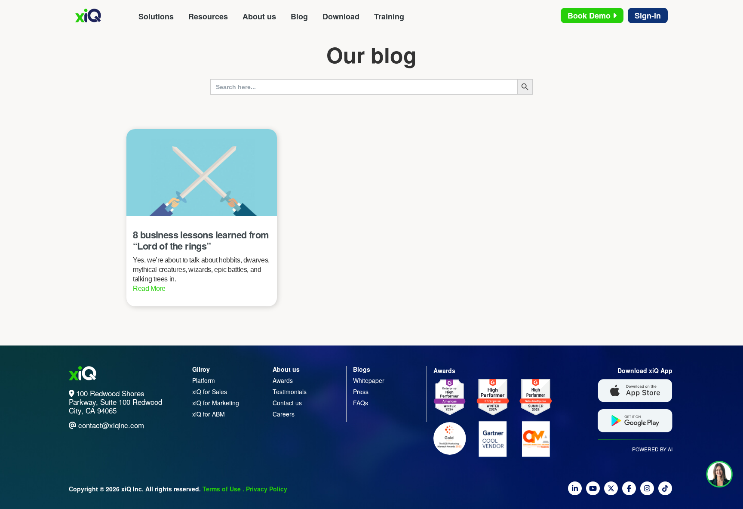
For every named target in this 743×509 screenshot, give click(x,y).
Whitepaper (368, 380)
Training (389, 16)
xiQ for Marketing (215, 402)
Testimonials (290, 391)
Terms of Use (222, 488)
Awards (283, 380)
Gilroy (201, 369)
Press (360, 391)
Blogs (361, 369)
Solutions (156, 16)
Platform (203, 380)
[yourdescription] (575, 491)
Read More (149, 288)
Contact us (287, 402)
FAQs (360, 402)
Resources (208, 16)
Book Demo (590, 15)
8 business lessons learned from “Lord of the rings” (201, 240)
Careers (284, 414)
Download (340, 16)
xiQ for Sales (209, 391)
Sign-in (648, 15)
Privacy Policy (266, 488)
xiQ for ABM (208, 414)
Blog (299, 16)
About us (259, 16)
